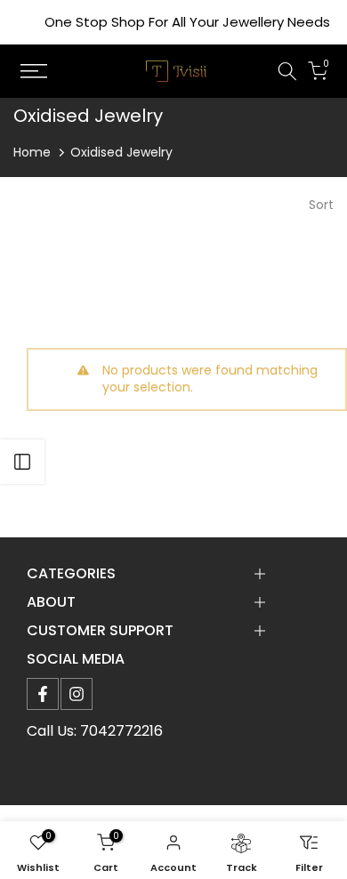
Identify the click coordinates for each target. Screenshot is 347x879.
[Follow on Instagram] (77, 694)
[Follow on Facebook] (43, 694)
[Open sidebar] (22, 462)
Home (32, 152)
